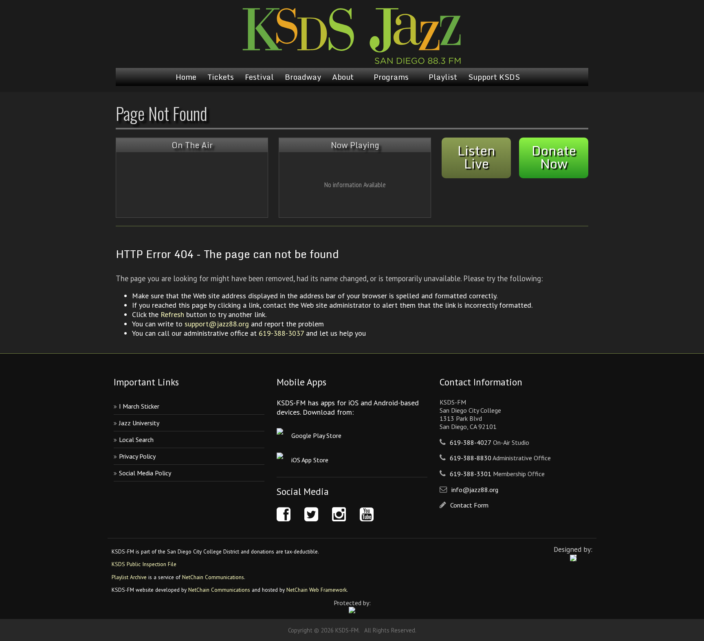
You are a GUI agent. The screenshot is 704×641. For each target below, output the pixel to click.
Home (186, 77)
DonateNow (554, 157)
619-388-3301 (470, 474)
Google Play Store (316, 435)
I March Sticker (139, 406)
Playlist (443, 77)
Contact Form (469, 505)
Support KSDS (494, 77)
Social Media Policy (145, 473)
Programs (391, 77)
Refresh (172, 314)
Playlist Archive (129, 577)
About (343, 77)
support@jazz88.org (217, 323)
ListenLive (476, 157)
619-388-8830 (470, 458)
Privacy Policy (137, 456)
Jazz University (139, 423)
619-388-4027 (470, 442)
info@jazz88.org (474, 490)
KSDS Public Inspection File (144, 564)
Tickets (220, 77)
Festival (259, 77)
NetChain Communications (213, 577)
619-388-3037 (281, 333)
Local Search (136, 439)
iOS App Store (309, 460)
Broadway (303, 77)
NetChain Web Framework (316, 589)
